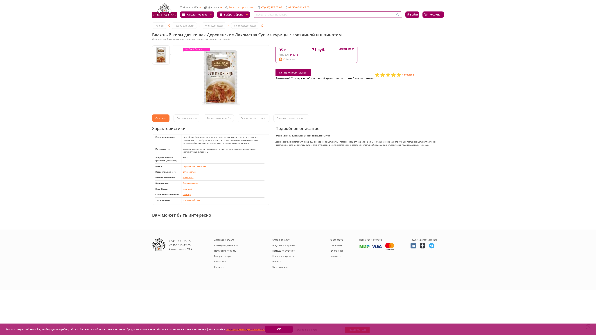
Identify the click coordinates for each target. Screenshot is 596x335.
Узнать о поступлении (293, 72)
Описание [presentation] (160, 118)
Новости (276, 261)
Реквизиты (220, 261)
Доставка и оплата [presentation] (187, 118)
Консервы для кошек (245, 25)
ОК (279, 329)
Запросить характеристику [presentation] (291, 118)
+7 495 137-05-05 (180, 241)
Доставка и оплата (224, 239)
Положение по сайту (225, 250)
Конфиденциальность (226, 245)
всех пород (188, 177)
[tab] (160, 118)
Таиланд (187, 194)
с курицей (187, 189)
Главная (159, 25)
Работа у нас (336, 250)
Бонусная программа (242, 7)
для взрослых (189, 171)
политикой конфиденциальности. (245, 329)
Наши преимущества (283, 256)
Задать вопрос (280, 267)
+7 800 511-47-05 (180, 245)
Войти (414, 14)
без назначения (190, 183)
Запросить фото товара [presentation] (253, 118)
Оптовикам (336, 245)
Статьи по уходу (280, 239)
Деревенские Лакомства (194, 166)
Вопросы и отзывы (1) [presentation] (218, 118)
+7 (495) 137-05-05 (271, 7)
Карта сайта (336, 239)
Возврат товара (222, 256)
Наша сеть (335, 256)
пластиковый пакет (192, 200)
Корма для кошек (214, 25)
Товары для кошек (184, 25)
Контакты (219, 267)
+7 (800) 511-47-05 (298, 7)
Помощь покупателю (283, 250)
